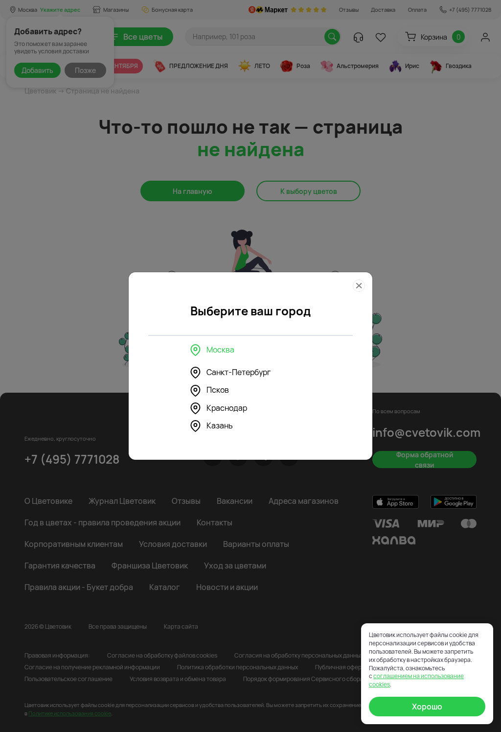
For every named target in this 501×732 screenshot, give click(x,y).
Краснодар (226, 407)
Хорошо (427, 706)
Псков (217, 389)
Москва (220, 349)
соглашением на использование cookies (416, 680)
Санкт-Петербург (238, 372)
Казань (219, 425)
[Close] (359, 286)
